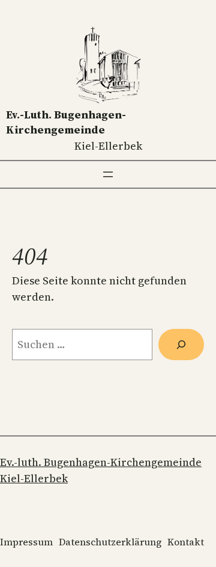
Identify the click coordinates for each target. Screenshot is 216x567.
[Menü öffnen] (108, 174)
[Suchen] (181, 344)
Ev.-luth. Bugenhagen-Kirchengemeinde (66, 122)
